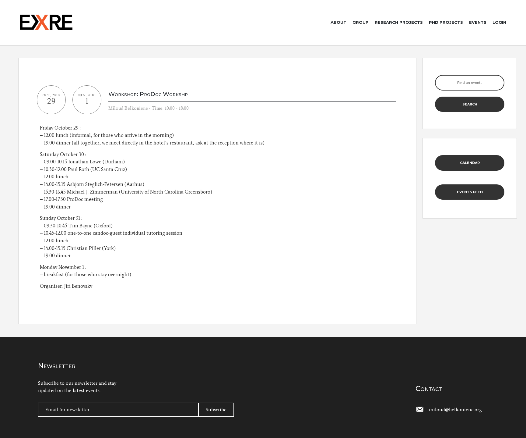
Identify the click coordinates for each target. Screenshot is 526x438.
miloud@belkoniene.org (455, 409)
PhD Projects (446, 22)
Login (499, 22)
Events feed (470, 192)
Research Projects (399, 22)
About (338, 22)
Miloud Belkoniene (128, 108)
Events (477, 22)
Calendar (470, 163)
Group (360, 22)
